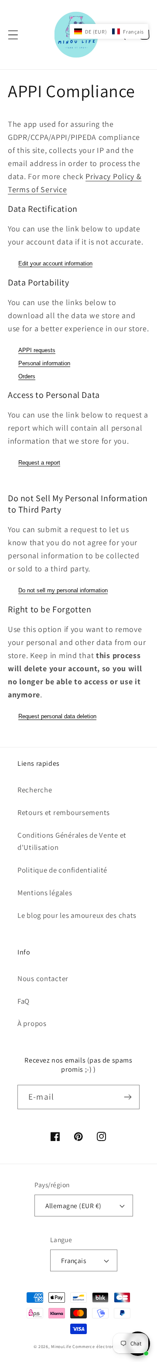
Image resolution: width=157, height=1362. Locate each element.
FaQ (23, 1001)
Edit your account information (55, 263)
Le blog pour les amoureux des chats (77, 915)
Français (73, 1260)
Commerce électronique (97, 1346)
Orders (26, 376)
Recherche (34, 790)
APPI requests (36, 350)
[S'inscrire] (127, 1097)
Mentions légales (44, 892)
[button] (13, 34)
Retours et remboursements (63, 812)
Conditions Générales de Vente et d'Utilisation (71, 841)
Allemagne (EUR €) (73, 1205)
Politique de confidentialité (62, 870)
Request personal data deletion (57, 716)
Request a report (39, 462)
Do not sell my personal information (63, 590)
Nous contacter (42, 978)
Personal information (44, 363)
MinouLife (61, 1346)
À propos (32, 1023)
